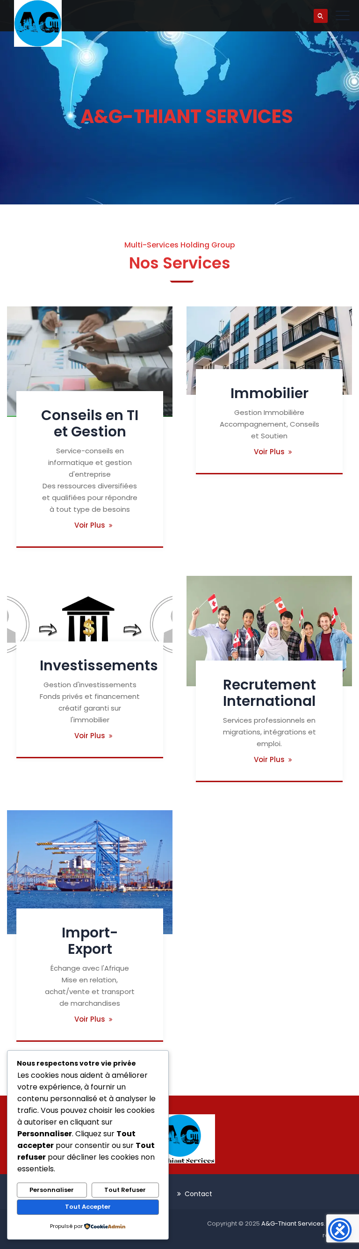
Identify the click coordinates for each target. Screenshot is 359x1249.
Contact (198, 1193)
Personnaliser (51, 1189)
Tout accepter (88, 1206)
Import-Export (90, 940)
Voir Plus (89, 525)
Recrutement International (269, 693)
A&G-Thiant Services (292, 1223)
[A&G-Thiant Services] (38, 23)
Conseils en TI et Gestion (89, 423)
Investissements (99, 665)
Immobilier (269, 393)
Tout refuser (125, 1189)
